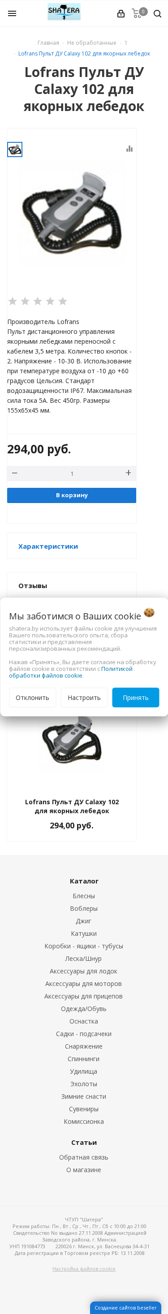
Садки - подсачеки (84, 1033)
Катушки (84, 933)
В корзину (72, 495)
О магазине (83, 1169)
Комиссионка (84, 1121)
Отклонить (32, 697)
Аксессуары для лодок (83, 971)
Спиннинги (83, 1058)
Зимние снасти (83, 1096)
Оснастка (83, 1021)
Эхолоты (83, 1083)
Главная (48, 43)
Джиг (83, 921)
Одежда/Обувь (84, 1008)
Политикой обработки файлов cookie (71, 672)
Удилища (83, 1071)
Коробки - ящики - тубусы (83, 946)
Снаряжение (84, 1046)
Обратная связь (83, 1157)
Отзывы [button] (32, 585)
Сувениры (84, 1109)
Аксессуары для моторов (83, 983)
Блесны (84, 896)
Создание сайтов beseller (126, 1307)
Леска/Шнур (83, 958)
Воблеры (84, 908)
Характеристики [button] (48, 546)
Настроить (84, 697)
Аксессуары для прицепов (83, 996)
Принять (136, 697)
